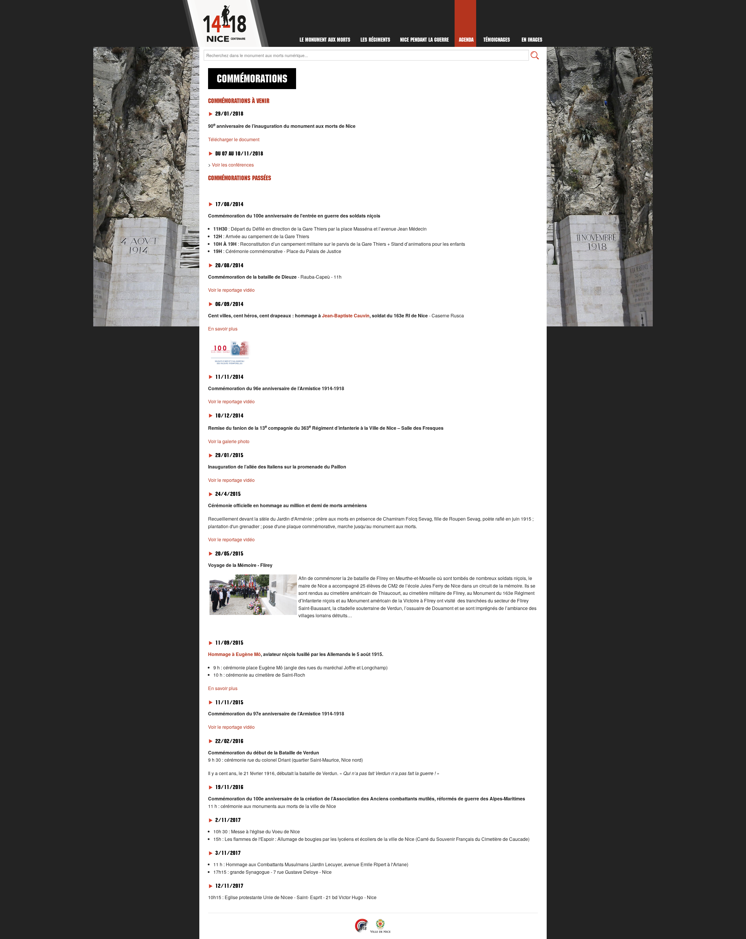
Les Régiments (375, 40)
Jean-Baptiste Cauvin (346, 315)
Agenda (466, 40)
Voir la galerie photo (228, 441)
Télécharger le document (233, 139)
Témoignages (496, 40)
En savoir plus (222, 328)
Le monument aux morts (325, 40)
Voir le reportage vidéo (231, 290)
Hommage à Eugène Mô (234, 654)
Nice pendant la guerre (424, 40)
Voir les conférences (233, 164)
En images (532, 40)
